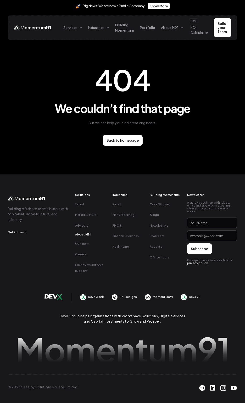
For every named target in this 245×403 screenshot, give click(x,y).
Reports (156, 246)
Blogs (154, 215)
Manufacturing (123, 215)
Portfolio (147, 27)
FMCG (117, 225)
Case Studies (160, 204)
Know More (159, 6)
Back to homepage (122, 140)
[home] (33, 27)
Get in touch (17, 232)
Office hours (159, 257)
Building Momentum (124, 27)
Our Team (82, 244)
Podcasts (157, 236)
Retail (116, 204)
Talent (80, 204)
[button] (72, 27)
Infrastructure (85, 215)
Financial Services (125, 236)
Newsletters (159, 225)
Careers (81, 254)
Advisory (82, 225)
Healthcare (120, 246)
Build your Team (222, 27)
